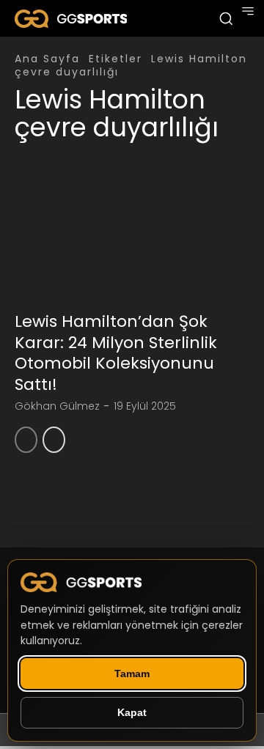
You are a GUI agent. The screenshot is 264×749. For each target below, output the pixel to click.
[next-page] (54, 440)
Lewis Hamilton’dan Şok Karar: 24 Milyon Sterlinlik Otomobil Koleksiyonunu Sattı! (116, 353)
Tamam (132, 673)
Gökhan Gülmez (57, 406)
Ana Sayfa (47, 58)
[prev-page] (26, 440)
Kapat (132, 712)
